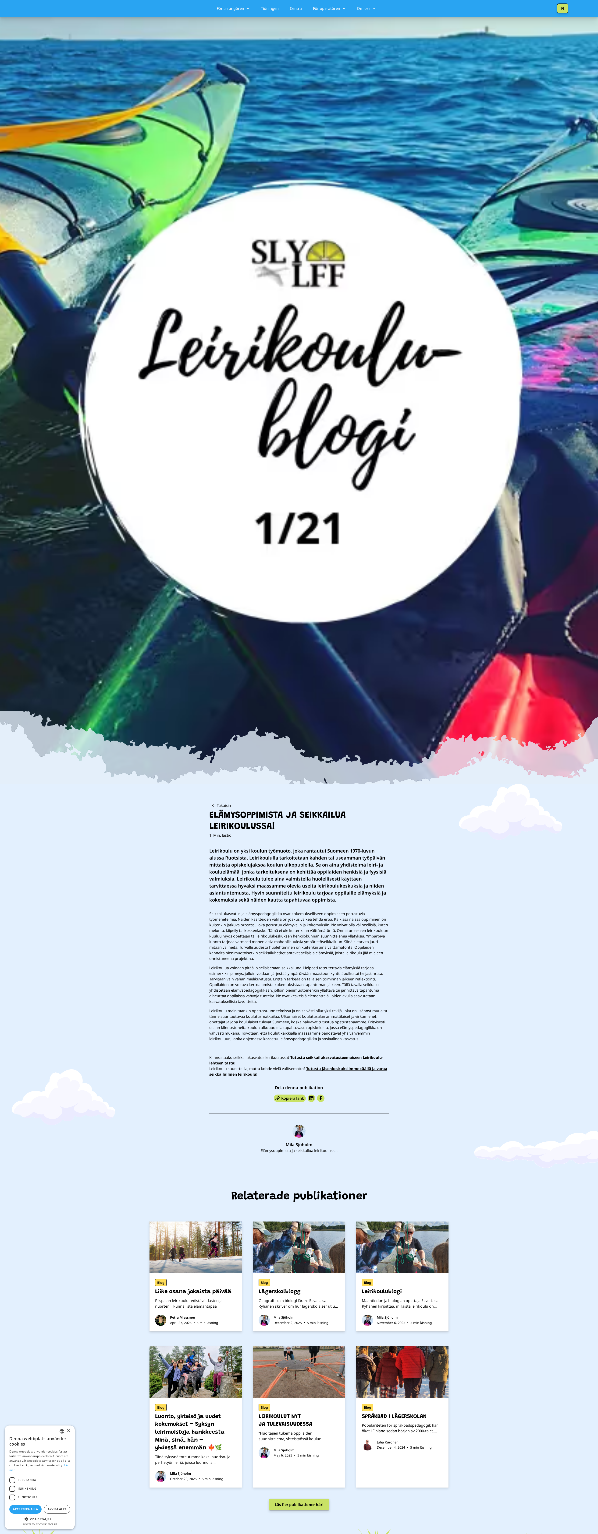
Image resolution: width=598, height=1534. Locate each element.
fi (562, 8)
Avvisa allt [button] (57, 1509)
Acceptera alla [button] (25, 1509)
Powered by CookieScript (39, 1524)
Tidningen (270, 8)
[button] (233, 8)
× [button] (68, 1431)
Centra (296, 8)
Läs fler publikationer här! (299, 1504)
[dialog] (40, 1477)
